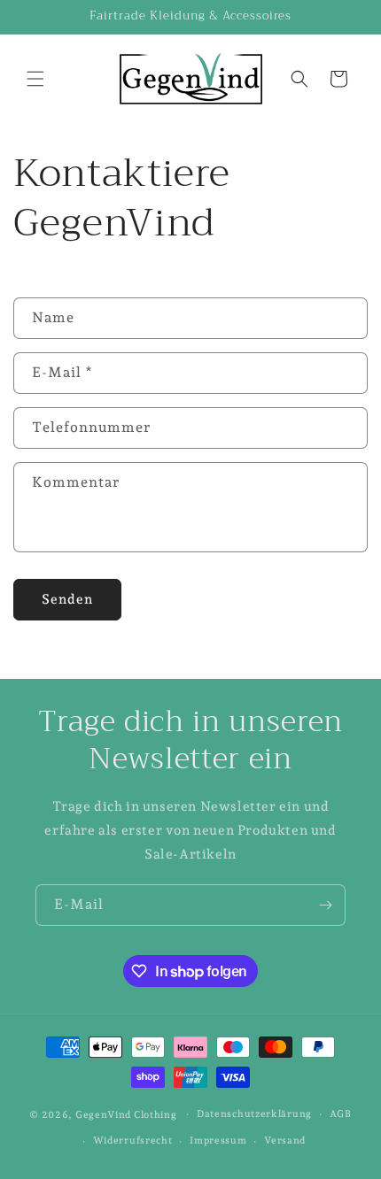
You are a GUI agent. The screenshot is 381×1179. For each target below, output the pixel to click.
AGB (341, 1114)
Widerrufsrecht (133, 1140)
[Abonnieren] (325, 905)
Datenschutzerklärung (254, 1114)
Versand (285, 1140)
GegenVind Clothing (126, 1114)
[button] (35, 78)
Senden (67, 599)
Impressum (218, 1140)
